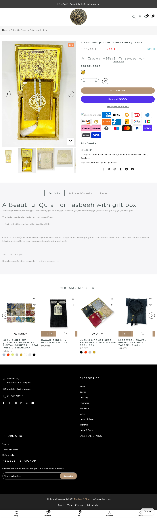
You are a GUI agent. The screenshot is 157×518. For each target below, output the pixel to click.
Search (5, 444)
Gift (88, 162)
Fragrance (84, 402)
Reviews (104, 193)
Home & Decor (87, 430)
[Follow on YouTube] (32, 403)
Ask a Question (88, 143)
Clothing (84, 397)
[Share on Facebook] (103, 169)
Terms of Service (10, 449)
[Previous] (8, 94)
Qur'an (121, 154)
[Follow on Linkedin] (21, 403)
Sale (128, 154)
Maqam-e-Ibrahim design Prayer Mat (55, 341)
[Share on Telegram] (126, 169)
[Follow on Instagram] (15, 403)
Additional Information (80, 193)
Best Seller (98, 154)
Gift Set (108, 154)
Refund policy (8, 455)
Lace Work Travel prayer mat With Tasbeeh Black (132, 342)
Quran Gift (112, 162)
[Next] (71, 94)
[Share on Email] (132, 169)
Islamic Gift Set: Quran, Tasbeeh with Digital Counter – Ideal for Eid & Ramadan (20, 344)
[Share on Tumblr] (120, 169)
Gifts (115, 154)
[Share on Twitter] (109, 169)
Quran (103, 162)
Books (83, 391)
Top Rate (85, 158)
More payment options (118, 106)
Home (5, 30)
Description (54, 193)
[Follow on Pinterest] (27, 403)
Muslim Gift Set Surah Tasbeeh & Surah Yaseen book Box (98, 342)
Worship (84, 424)
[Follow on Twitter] (9, 403)
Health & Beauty (88, 419)
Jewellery (84, 408)
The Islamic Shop (139, 154)
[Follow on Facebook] (3, 403)
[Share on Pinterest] (114, 169)
